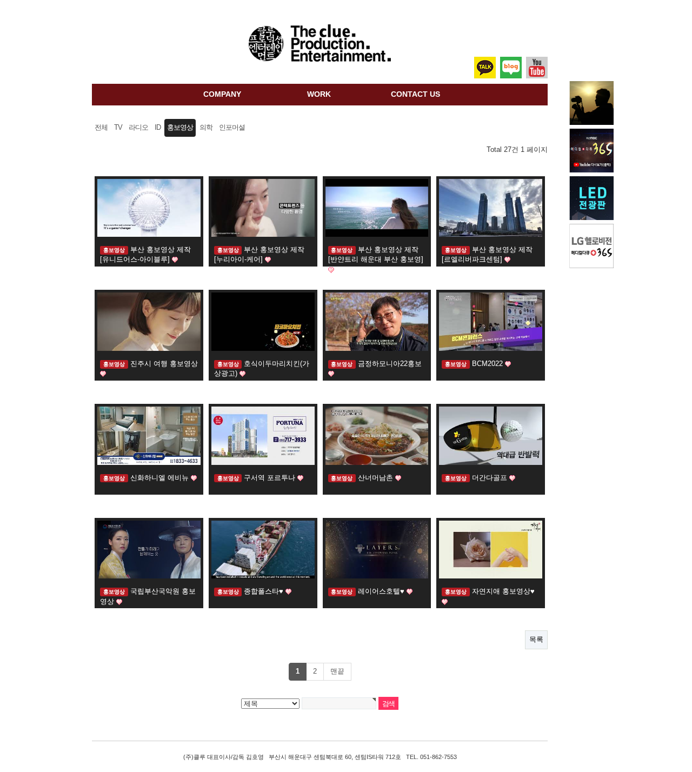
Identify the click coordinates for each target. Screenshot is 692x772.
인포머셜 (232, 127)
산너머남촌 (376, 478)
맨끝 (337, 671)
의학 (205, 127)
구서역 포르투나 (270, 478)
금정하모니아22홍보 (390, 364)
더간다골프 (490, 478)
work (319, 94)
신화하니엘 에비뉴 (160, 478)
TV (118, 127)
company (222, 94)
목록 (536, 639)
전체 (101, 127)
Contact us (415, 94)
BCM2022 (488, 364)
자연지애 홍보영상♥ (503, 591)
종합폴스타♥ (264, 591)
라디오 (138, 127)
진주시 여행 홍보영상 (164, 364)
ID (158, 127)
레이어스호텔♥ (382, 591)
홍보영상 (180, 127)
